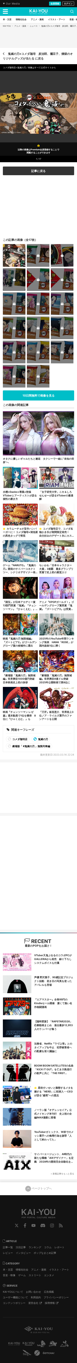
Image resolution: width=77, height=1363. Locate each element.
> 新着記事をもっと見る (62, 1173)
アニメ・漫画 (20, 26)
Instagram (52, 1225)
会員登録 (55, 3)
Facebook (25, 1225)
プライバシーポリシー (56, 1297)
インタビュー (23, 1252)
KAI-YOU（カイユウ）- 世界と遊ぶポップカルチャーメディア (38, 11)
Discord (42, 1225)
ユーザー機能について (15, 1297)
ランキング (35, 1247)
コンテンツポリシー (14, 1302)
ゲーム (22, 1275)
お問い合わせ (33, 1291)
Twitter (17, 1225)
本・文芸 (8, 1269)
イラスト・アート (59, 1269)
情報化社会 (22, 1269)
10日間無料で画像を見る (39, 395)
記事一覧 (8, 1247)
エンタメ (49, 1275)
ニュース (34, 26)
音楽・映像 (9, 1275)
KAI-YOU (7, 26)
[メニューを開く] (5, 11)
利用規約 (36, 1297)
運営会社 (33, 1302)
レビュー (8, 1252)
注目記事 (21, 1247)
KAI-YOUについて (13, 1291)
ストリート (35, 1275)
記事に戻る (38, 171)
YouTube (33, 1225)
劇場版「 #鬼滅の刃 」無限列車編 (31, 746)
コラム (48, 1247)
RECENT (40, 941)
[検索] (72, 11)
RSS (61, 1225)
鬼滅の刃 (42, 739)
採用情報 (50, 1302)
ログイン (68, 3)
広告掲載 (49, 1291)
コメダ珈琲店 (19, 739)
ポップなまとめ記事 (45, 1252)
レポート (59, 1247)
